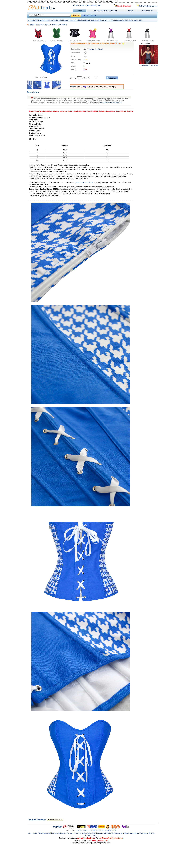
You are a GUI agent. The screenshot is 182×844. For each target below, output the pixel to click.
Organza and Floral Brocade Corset (110, 833)
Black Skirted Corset (131, 833)
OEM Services (147, 10)
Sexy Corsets (44, 25)
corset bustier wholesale (85, 182)
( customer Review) (96, 49)
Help (99, 6)
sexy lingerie (32, 20)
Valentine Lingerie (97, 20)
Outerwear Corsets (59, 25)
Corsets (78, 833)
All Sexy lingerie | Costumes (105, 10)
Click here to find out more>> (110, 103)
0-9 (115, 830)
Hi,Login (76, 6)
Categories (33, 25)
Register (83, 6)
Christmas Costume (68, 20)
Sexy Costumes (55, 20)
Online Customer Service (148, 6)
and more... (138, 20)
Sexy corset (70, 833)
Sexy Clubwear (118, 20)
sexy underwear (43, 20)
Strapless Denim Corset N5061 (148, 65)
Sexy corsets (129, 20)
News (131, 10)
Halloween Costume (83, 20)
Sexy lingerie (32, 833)
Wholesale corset (44, 833)
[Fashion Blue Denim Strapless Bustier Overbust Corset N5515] (51, 75)
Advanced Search (89, 15)
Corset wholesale (58, 833)
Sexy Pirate (109, 20)
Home (79, 10)
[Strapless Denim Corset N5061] (148, 63)
